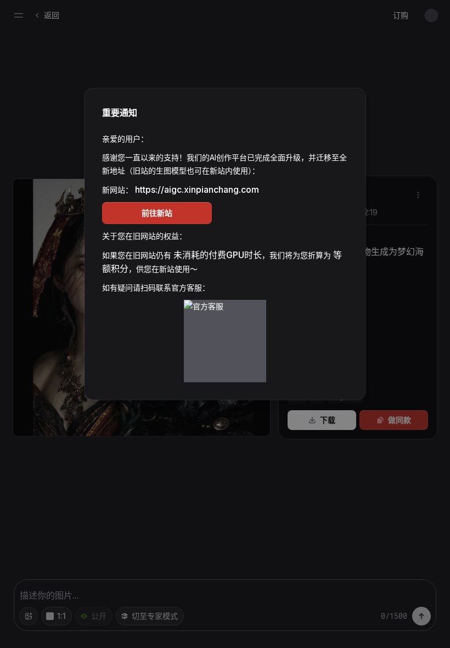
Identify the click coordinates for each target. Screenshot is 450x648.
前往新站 (157, 212)
